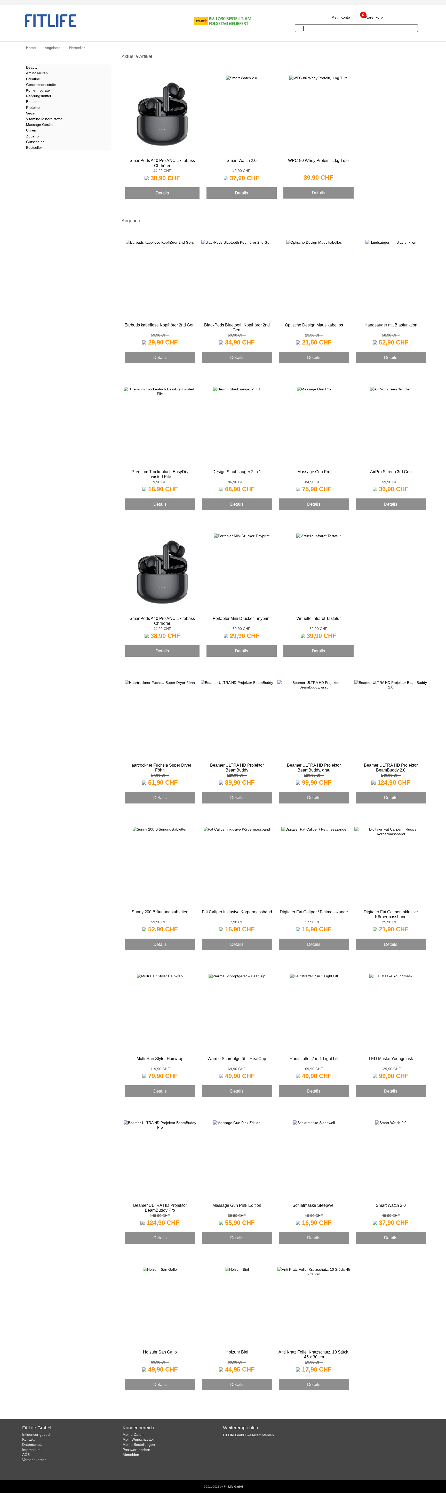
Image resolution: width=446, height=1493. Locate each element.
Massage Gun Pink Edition (236, 1205)
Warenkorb (374, 17)
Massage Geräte (39, 124)
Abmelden (131, 1455)
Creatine (33, 79)
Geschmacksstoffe (41, 85)
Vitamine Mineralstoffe (44, 119)
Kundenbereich (138, 1427)
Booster (32, 102)
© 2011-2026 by (223, 1486)
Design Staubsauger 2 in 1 (236, 472)
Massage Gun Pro (313, 472)
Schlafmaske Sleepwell (314, 1205)
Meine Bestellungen (139, 1444)
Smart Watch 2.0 (242, 160)
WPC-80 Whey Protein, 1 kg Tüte (318, 160)
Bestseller (34, 147)
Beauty (31, 67)
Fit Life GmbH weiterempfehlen (248, 1435)
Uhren (31, 130)
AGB (26, 1455)
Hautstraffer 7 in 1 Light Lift (314, 1058)
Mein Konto (340, 17)
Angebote (52, 48)
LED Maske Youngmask (391, 1058)
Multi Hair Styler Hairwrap (160, 1058)
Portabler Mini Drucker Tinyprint (241, 618)
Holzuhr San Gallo (160, 1352)
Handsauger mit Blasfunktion (390, 325)
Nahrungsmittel (38, 96)
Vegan (31, 113)
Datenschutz (32, 1444)
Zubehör (33, 136)
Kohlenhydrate (38, 90)
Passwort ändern (136, 1450)
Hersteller (77, 48)
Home (31, 48)
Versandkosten (34, 1460)
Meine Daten (133, 1434)
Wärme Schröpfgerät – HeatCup (237, 1058)
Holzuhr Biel (237, 1352)
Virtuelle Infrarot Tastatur (318, 618)
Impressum (31, 1450)
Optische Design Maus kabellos (314, 325)
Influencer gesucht (37, 1434)
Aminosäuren (37, 73)
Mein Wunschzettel (138, 1439)
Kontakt (28, 1439)
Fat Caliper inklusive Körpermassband (237, 912)
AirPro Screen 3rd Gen (391, 472)
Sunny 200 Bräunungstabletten (160, 912)
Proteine (33, 107)
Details (162, 192)
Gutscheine (35, 142)
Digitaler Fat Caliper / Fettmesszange (314, 912)
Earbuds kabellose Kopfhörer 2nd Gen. (160, 325)
